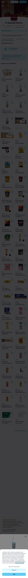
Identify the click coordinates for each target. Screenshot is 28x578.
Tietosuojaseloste (20, 563)
